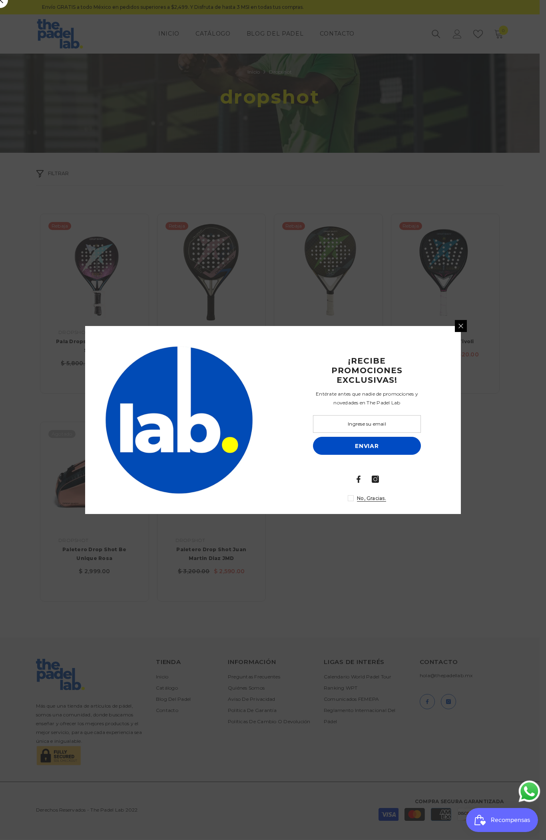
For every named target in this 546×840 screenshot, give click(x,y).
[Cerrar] (461, 326)
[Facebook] (358, 479)
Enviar (367, 446)
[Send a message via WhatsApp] (529, 791)
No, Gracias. (371, 498)
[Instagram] (375, 479)
